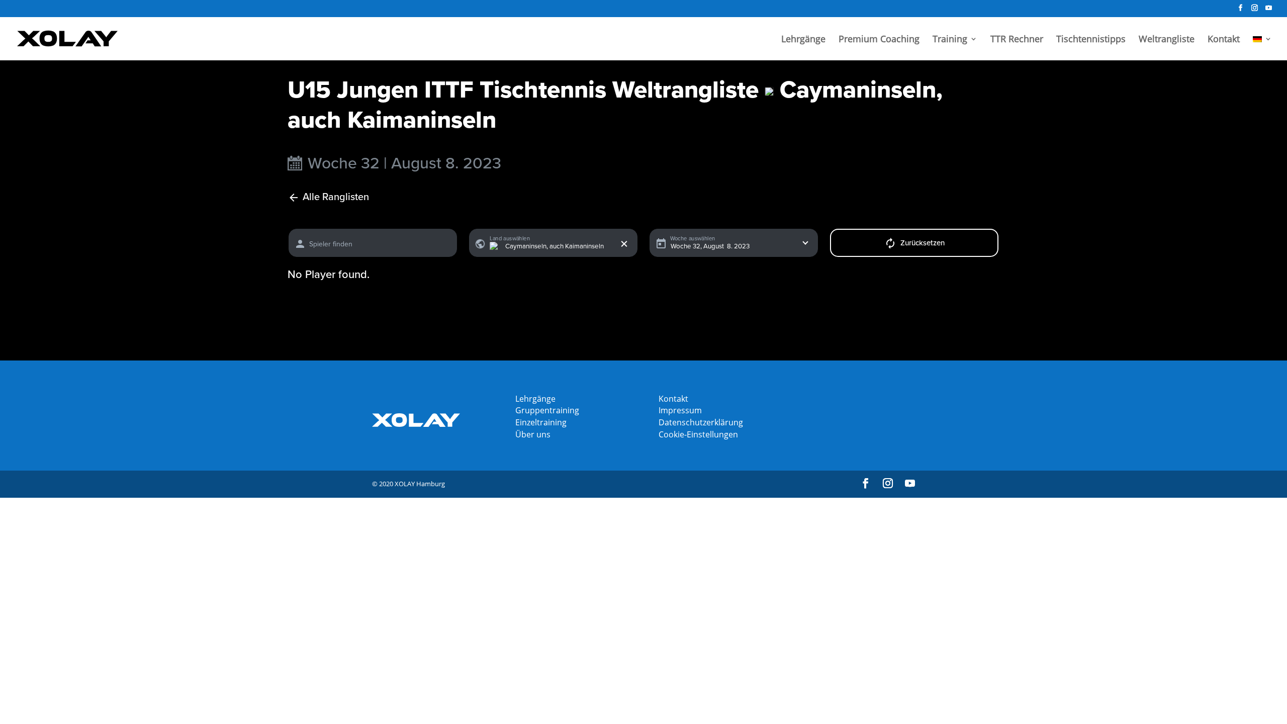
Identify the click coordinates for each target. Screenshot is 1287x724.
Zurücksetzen (922, 242)
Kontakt (1224, 40)
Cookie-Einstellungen (698, 434)
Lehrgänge (803, 40)
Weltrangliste (1166, 40)
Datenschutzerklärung (701, 422)
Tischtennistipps (1091, 40)
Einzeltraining (541, 422)
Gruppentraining (547, 410)
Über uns (532, 434)
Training (950, 40)
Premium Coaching (879, 40)
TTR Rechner (1016, 40)
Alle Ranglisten (336, 197)
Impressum (680, 410)
